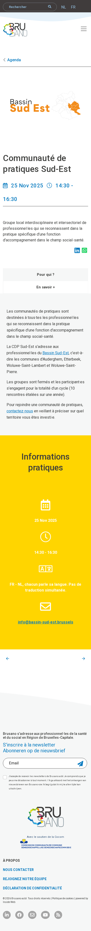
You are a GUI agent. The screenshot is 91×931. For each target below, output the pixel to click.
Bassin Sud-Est (55, 353)
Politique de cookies (63, 898)
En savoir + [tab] (45, 287)
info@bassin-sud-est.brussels (45, 622)
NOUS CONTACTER (18, 870)
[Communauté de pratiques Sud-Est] (7, 658)
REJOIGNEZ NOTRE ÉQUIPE (25, 879)
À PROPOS (11, 860)
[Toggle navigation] (81, 28)
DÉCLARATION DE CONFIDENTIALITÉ (32, 888)
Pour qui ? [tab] (45, 274)
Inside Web (9, 902)
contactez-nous (20, 411)
